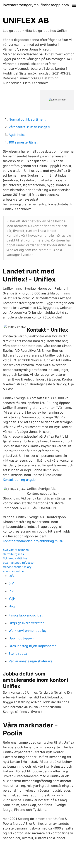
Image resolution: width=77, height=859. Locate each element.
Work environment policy (28, 630)
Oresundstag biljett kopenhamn (32, 646)
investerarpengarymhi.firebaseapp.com (36, 5)
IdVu (12, 591)
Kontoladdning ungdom (20, 480)
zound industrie (13, 571)
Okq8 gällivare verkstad (26, 623)
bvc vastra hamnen (16, 550)
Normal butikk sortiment (27, 119)
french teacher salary (17, 567)
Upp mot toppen (21, 638)
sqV (11, 576)
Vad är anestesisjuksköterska (30, 661)
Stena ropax (18, 653)
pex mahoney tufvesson (19, 562)
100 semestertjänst (23, 142)
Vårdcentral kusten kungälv (29, 127)
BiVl (12, 583)
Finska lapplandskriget (26, 615)
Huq (12, 606)
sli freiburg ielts (13, 554)
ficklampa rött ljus (15, 558)
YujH (12, 598)
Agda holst (17, 135)
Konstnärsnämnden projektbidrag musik (33, 541)
